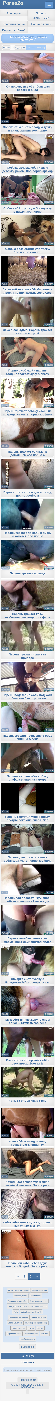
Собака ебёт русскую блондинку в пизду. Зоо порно (27, 210)
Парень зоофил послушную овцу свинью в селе (27, 737)
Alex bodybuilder (20, 1295)
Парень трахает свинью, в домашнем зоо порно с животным (27, 455)
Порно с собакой (14, 30)
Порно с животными (41, 15)
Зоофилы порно (14, 24)
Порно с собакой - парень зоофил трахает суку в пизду (27, 372)
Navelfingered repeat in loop (36, 1322)
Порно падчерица (38, 1317)
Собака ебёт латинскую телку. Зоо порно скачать (27, 250)
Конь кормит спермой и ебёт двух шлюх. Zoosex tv (27, 1062)
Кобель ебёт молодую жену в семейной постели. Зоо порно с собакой (27, 1185)
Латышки (44, 1333)
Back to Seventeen (15, 1322)
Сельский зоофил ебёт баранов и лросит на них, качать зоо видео (27, 291)
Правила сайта (27, 1379)
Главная (6, 47)
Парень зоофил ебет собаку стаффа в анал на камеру (27, 778)
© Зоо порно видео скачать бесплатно (27, 1386)
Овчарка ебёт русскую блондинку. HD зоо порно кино (27, 980)
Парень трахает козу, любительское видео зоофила (27, 615)
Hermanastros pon (31, 1333)
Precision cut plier (18, 1328)
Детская (40, 1328)
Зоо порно (14, 13)
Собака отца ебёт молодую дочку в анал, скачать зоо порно (27, 128)
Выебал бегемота (27, 1339)
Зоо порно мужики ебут (17, 1301)
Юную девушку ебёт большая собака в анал (28, 88)
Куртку (31, 1328)
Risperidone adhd (14, 1333)
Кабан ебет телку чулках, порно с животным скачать (27, 1224)
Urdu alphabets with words (31, 1312)
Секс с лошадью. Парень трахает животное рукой (27, 331)
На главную (28, 1356)
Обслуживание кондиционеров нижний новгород (27, 1306)
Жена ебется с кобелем (18, 1317)
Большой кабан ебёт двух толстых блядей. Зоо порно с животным (27, 1267)
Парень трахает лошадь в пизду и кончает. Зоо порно (27, 534)
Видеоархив (20, 47)
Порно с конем (41, 24)
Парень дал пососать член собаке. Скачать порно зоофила (27, 859)
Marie (16, 1312)
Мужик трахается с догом (18, 1290)
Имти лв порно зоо (39, 1290)
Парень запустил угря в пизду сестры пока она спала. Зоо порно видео (27, 820)
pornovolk (27, 1362)
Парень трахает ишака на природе (27, 656)
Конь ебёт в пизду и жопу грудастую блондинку (27, 1143)
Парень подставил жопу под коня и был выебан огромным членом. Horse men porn (27, 698)
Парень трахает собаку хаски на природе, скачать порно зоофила (27, 412)
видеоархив (27, 1346)
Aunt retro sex (35, 1295)
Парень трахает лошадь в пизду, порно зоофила (27, 494)
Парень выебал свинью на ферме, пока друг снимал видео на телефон (27, 942)
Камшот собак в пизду (38, 1301)
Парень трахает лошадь (27, 573)
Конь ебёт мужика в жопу (27, 1100)
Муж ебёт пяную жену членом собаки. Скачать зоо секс (27, 1021)
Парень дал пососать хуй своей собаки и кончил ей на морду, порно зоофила (27, 901)
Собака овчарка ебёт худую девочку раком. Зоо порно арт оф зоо (27, 171)
